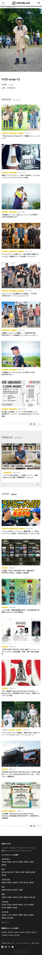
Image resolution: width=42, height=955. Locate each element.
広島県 (4, 904)
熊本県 (26, 915)
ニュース (4, 172)
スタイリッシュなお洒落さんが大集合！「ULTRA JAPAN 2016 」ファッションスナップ (19, 294)
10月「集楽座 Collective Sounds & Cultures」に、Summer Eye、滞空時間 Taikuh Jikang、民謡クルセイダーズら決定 (21, 693)
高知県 (15, 907)
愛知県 (9, 890)
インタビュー (7, 472)
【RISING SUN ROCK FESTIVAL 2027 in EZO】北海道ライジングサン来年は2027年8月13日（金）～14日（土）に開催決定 (21, 774)
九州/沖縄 (5, 912)
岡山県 (9, 904)
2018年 (17, 935)
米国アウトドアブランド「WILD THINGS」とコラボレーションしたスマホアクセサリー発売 (21, 176)
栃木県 (4, 875)
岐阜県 (15, 890)
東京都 (4, 872)
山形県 (31, 862)
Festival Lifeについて (8, 943)
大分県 (9, 915)
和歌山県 (32, 897)
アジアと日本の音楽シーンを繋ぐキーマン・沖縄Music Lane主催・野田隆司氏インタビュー (20, 476)
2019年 (11, 935)
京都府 (9, 897)
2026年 (4, 932)
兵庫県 (15, 897)
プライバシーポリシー (23, 943)
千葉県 (16, 872)
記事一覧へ (33, 424)
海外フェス (12, 811)
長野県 (9, 882)
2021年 (34, 932)
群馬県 (33, 872)
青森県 (9, 862)
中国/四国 (5, 902)
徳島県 (31, 904)
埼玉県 (22, 872)
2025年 (10, 932)
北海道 (4, 862)
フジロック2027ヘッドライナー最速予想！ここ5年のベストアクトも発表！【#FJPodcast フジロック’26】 (21, 532)
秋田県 (26, 862)
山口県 (26, 904)
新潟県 (4, 882)
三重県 (20, 890)
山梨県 (15, 882)
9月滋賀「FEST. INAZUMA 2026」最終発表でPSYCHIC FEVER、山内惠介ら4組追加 (18, 571)
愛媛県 (9, 907)
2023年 (22, 932)
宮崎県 (15, 915)
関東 (3, 869)
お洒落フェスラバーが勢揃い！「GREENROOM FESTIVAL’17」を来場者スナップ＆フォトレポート (20, 334)
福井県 (31, 882)
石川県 (20, 882)
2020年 (5, 935)
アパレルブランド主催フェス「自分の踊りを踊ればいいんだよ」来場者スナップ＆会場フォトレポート (20, 255)
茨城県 (27, 872)
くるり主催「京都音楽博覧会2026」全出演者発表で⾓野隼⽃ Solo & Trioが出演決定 (21, 611)
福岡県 (31, 915)
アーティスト (15, 851)
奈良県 (20, 897)
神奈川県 (10, 872)
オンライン (5, 922)
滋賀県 (26, 897)
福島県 (4, 865)
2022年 (28, 932)
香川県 (4, 907)
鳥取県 (20, 904)
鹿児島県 (10, 918)
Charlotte (25, 952)
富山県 (26, 882)
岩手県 (15, 862)
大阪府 (4, 897)
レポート (20, 133)
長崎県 (4, 918)
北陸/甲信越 (6, 879)
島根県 (15, 904)
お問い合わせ (35, 943)
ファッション (13, 133)
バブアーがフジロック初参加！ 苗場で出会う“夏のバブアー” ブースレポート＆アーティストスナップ (21, 733)
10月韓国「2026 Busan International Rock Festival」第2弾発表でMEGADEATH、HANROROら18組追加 (20, 816)
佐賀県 (4, 915)
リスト (29, 851)
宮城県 (20, 862)
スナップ (4, 133)
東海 (3, 887)
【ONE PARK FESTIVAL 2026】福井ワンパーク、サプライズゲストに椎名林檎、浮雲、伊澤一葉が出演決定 (20, 651)
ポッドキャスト (13, 528)
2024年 (16, 932)
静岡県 (4, 890)
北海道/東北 (6, 859)
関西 (3, 894)
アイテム (23, 851)
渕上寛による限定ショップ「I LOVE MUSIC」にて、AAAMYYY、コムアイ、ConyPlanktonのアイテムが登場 (20, 414)
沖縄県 (20, 915)
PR (5, 730)
